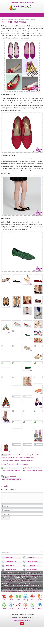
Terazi (4, 608)
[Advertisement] (22, 535)
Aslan (32, 600)
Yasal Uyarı (30, 2)
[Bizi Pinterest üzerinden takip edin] (22, 623)
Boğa (11, 600)
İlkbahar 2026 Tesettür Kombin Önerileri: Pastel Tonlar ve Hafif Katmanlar (22, 582)
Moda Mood (9, 557)
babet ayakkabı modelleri (33, 455)
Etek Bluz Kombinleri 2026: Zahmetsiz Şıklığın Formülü (22, 576)
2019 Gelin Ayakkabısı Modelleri (11, 479)
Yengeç (25, 600)
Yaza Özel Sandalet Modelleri (11, 470)
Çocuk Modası (31, 565)
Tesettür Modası (11, 561)
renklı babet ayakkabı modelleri (25, 457)
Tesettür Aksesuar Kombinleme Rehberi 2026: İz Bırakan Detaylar (22, 590)
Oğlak (25, 608)
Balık (39, 608)
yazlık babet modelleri (27, 460)
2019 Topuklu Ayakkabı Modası (32, 470)
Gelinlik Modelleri (32, 561)
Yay (18, 608)
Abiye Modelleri (32, 569)
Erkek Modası (10, 565)
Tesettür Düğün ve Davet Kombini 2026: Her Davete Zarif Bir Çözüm (22, 574)
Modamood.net (16, 617)
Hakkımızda (14, 2)
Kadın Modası (31, 557)
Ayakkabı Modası (13, 19)
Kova (32, 608)
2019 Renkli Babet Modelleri (16, 455)
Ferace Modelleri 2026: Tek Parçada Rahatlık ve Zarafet (22, 578)
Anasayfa (4, 19)
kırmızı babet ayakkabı (7, 457)
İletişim (22, 2)
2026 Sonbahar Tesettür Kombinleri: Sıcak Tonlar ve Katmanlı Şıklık (22, 586)
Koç (4, 600)
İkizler (18, 600)
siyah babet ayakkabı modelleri (10, 460)
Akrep (11, 608)
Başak (40, 600)
